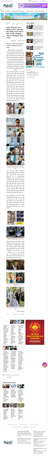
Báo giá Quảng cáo (26, 427)
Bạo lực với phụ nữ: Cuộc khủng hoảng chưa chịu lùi (38, 48)
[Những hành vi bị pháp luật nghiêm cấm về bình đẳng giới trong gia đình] (5, 386)
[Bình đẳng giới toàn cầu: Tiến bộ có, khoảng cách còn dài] (30, 34)
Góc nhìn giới (18, 24)
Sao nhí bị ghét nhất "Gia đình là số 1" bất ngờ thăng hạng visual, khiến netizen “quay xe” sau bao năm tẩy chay (6, 334)
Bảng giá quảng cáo (34, 1)
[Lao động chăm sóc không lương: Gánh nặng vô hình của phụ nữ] (30, 41)
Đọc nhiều (30, 23)
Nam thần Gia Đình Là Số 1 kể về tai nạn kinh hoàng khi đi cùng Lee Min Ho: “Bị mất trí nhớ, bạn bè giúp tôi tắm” (13, 360)
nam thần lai (9, 377)
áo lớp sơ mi (32, 77)
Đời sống (22, 24)
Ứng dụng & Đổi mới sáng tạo (18, 11)
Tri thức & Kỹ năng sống (39, 11)
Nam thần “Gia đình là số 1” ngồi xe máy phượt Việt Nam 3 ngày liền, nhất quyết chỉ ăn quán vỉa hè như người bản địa (20, 334)
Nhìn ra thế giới (29, 11)
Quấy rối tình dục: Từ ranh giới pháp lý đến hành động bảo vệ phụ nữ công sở (38, 27)
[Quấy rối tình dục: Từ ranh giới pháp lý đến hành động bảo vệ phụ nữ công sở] (30, 27)
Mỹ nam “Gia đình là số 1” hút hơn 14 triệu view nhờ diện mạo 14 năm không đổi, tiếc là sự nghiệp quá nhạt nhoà (20, 360)
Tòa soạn (34, 427)
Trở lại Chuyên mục (7, 314)
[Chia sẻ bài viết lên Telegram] (3, 36)
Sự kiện (2, 11)
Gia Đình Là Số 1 (15, 374)
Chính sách (13, 24)
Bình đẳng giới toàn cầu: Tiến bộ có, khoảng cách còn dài (38, 34)
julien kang (9, 374)
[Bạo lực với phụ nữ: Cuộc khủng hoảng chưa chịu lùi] (30, 48)
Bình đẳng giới (8, 23)
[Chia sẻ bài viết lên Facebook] (3, 34)
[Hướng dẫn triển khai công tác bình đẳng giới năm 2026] (13, 386)
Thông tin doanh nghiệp (16, 427)
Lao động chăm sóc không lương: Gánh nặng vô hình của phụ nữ (38, 41)
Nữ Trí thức (7, 11)
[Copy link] (3, 31)
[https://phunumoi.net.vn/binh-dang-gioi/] (3, 41)
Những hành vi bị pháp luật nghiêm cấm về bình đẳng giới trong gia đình (6, 395)
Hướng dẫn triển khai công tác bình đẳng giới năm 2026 (13, 393)
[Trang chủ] (1, 9)
